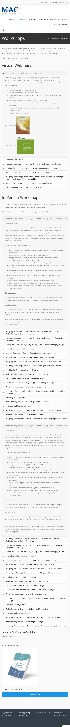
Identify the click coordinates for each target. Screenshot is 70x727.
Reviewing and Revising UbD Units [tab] (18, 406)
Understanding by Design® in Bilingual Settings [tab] (24, 414)
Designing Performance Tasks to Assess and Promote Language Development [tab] (36, 419)
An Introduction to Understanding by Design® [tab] (23, 73)
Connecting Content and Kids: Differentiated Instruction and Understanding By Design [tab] (35, 392)
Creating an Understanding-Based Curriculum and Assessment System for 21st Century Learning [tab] (34, 339)
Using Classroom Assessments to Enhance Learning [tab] (25, 387)
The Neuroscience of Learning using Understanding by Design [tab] (29, 382)
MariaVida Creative (60, 715)
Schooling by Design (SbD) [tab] (15, 397)
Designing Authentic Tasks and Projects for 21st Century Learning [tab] (31, 357)
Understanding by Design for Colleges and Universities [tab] (27, 402)
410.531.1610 (44, 2)
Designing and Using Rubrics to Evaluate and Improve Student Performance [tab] (35, 366)
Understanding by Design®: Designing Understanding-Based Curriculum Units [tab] (36, 218)
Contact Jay (5, 212)
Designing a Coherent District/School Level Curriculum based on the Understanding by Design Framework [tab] (32, 332)
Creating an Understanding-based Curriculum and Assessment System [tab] (33, 164)
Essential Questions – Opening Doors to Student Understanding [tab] (30, 172)
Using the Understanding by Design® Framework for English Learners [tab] (33, 410)
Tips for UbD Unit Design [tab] (15, 160)
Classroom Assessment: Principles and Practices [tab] (24, 187)
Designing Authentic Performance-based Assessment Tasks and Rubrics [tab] (33, 361)
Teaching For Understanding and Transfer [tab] (22, 370)
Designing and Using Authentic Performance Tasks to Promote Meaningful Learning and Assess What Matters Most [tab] (34, 178)
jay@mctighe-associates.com (59, 2)
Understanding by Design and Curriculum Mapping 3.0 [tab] (26, 374)
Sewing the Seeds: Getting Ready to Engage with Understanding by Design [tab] (34, 345)
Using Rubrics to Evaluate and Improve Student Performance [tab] (29, 183)
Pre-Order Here (35, 694)
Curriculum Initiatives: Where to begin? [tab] (20, 349)
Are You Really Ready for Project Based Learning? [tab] (24, 378)
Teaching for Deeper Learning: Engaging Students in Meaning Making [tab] (32, 168)
